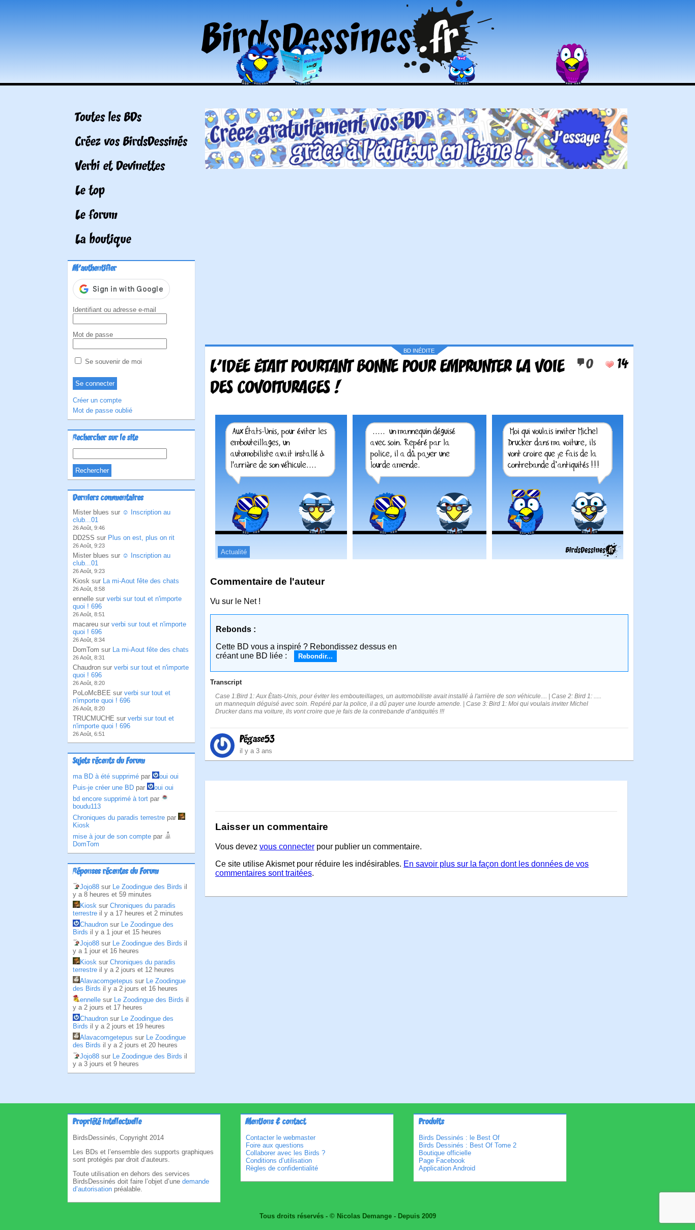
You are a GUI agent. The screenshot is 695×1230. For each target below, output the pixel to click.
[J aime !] (609, 364)
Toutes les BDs (108, 118)
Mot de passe (93, 334)
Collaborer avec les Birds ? (285, 1153)
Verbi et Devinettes (120, 167)
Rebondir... (315, 656)
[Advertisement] (416, 253)
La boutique (103, 240)
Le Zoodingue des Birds (147, 887)
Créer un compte (97, 400)
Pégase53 (257, 739)
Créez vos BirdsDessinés (131, 142)
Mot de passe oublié (102, 410)
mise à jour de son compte (112, 836)
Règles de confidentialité (282, 1168)
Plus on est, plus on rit (141, 537)
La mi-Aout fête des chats (141, 581)
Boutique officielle (445, 1153)
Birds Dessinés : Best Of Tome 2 (467, 1145)
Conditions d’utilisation (279, 1160)
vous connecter (286, 846)
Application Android (447, 1168)
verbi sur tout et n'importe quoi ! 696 (121, 696)
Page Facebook (442, 1160)
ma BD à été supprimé (106, 776)
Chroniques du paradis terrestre (119, 817)
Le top (90, 191)
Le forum (96, 215)
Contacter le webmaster (280, 1137)
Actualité (234, 552)
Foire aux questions (275, 1145)
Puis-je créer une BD (103, 787)
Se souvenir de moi (112, 361)
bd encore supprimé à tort (110, 799)
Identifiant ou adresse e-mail (114, 309)
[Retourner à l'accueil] (347, 78)
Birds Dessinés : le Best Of (459, 1137)
